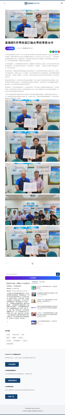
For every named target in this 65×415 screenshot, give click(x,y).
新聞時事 (30, 48)
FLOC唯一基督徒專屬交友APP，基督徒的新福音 (47, 287)
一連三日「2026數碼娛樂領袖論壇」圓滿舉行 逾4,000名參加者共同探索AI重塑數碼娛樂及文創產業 (47, 314)
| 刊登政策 (24, 411)
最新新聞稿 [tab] (42, 282)
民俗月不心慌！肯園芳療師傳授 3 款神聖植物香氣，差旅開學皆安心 (47, 300)
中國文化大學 (15, 334)
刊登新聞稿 (12, 364)
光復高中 (25, 340)
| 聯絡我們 (40, 411)
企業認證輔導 (9, 343)
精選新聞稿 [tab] (35, 282)
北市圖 (8, 334)
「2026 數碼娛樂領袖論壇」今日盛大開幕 (47, 321)
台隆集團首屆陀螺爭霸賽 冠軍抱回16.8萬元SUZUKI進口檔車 (47, 293)
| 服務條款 (29, 411)
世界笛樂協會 (17, 340)
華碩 (23, 334)
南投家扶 (20, 337)
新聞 (25, 48)
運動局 (8, 337)
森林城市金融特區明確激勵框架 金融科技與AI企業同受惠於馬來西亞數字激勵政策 (47, 307)
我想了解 (11, 396)
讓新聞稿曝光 (12, 380)
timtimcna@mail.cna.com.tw (19, 291)
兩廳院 (14, 337)
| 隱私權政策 (35, 411)
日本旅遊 (8, 340)
